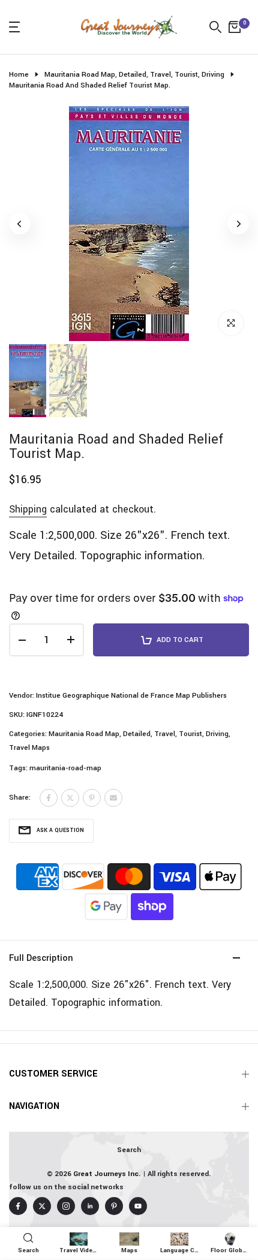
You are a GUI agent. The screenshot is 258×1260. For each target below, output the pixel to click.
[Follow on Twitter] (42, 1206)
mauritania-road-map (65, 768)
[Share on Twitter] (70, 798)
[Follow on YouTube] (138, 1206)
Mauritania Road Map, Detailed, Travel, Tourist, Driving (134, 75)
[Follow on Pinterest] (114, 1206)
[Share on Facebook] (49, 798)
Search (129, 1150)
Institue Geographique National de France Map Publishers (131, 696)
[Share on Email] (113, 798)
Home (19, 75)
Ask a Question (60, 830)
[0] (235, 27)
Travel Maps (29, 748)
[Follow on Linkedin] (90, 1206)
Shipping (28, 509)
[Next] (238, 223)
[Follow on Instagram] (66, 1206)
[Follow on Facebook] (18, 1206)
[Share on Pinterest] (92, 798)
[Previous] (20, 223)
